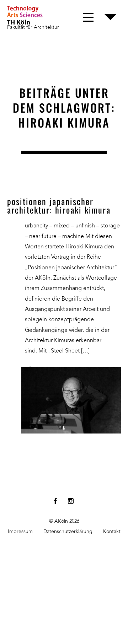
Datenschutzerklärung (67, 531)
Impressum (20, 531)
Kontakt (112, 531)
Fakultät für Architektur (33, 27)
